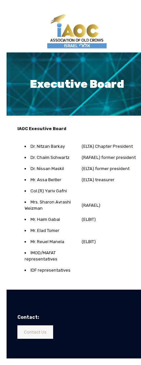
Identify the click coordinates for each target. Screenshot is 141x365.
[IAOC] (77, 29)
